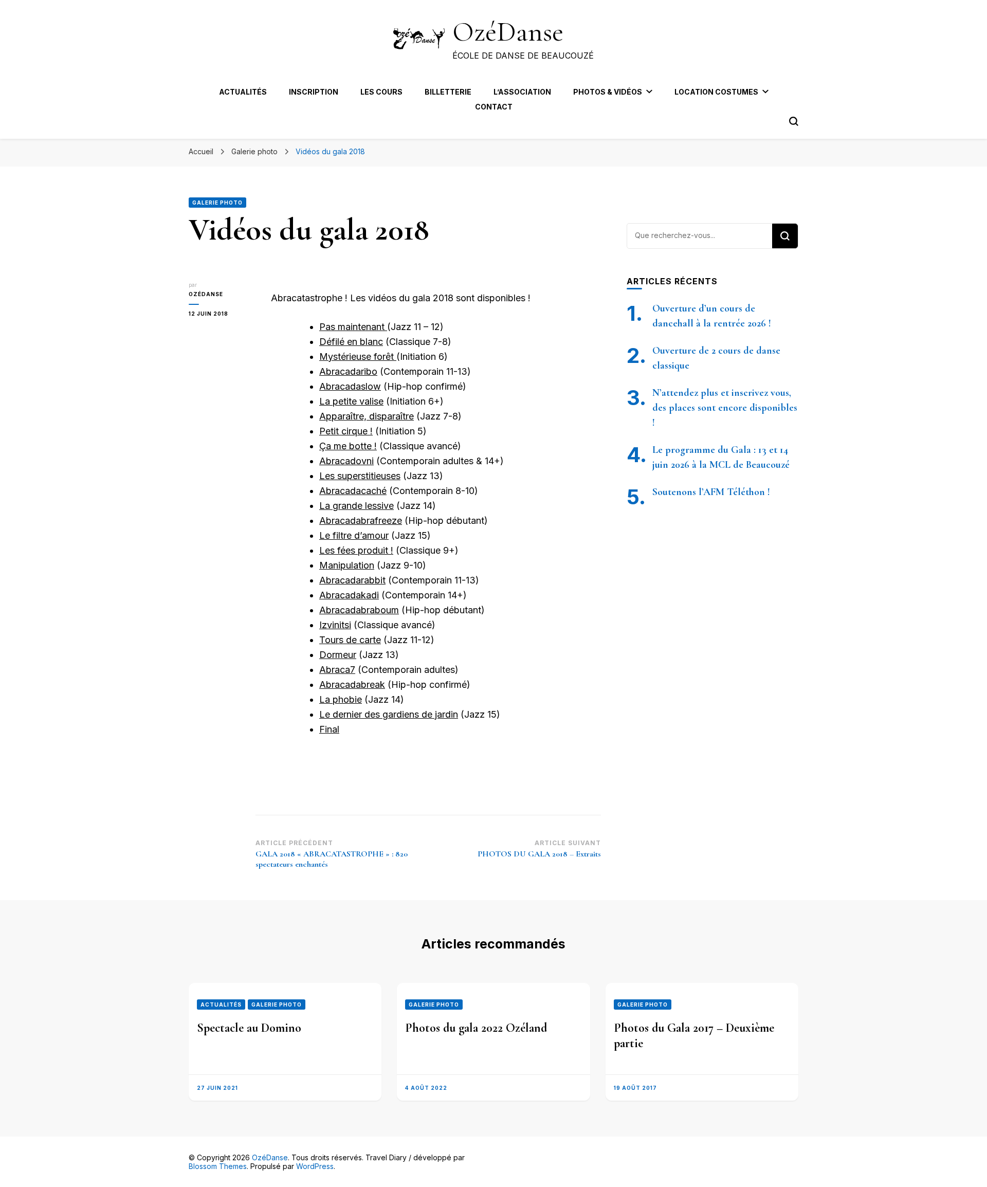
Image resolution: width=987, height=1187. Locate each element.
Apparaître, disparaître (366, 416)
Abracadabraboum (359, 610)
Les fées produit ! (356, 550)
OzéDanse (507, 31)
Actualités (243, 91)
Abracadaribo (348, 371)
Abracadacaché (353, 490)
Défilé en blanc (351, 341)
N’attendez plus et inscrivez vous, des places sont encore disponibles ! (724, 408)
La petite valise (351, 401)
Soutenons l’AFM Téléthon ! (711, 492)
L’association (522, 91)
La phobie (340, 699)
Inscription (313, 91)
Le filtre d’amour (354, 535)
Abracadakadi (349, 595)
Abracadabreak (352, 684)
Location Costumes (716, 91)
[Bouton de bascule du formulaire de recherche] (793, 121)
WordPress (315, 1166)
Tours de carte (350, 639)
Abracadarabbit (352, 580)
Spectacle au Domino (249, 1027)
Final (329, 729)
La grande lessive (356, 505)
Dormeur (337, 654)
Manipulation (346, 565)
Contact (494, 106)
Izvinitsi (335, 624)
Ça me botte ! (348, 446)
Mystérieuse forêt (357, 356)
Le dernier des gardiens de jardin (388, 714)
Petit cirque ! (346, 431)
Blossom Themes (218, 1166)
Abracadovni (346, 460)
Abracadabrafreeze (360, 520)
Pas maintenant (353, 326)
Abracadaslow (350, 386)
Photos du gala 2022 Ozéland (476, 1027)
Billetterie (448, 91)
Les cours (381, 91)
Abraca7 (337, 669)
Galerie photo (217, 202)
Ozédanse (206, 294)
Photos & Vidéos (607, 91)
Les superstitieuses (359, 475)
